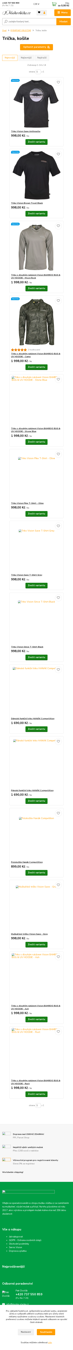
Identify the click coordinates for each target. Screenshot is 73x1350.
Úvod (4, 30)
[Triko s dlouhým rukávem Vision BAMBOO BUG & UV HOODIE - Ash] (36, 978)
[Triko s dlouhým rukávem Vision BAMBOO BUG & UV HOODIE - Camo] (36, 322)
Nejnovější (10, 57)
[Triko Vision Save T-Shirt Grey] (36, 547)
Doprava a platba (17, 1251)
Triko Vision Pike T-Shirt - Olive (27, 503)
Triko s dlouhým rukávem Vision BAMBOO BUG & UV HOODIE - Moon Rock (35, 276)
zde (50, 1342)
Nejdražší (42, 57)
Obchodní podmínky (19, 1243)
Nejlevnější (26, 57)
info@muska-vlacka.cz (17, 1304)
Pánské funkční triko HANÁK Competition (32, 790)
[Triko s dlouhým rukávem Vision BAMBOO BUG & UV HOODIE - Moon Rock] (36, 247)
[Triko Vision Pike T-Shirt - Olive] (36, 475)
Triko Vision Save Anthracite (25, 131)
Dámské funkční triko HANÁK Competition (32, 718)
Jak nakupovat (16, 1236)
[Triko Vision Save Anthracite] (36, 103)
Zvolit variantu (36, 141)
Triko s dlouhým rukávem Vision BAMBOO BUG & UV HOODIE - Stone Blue (35, 430)
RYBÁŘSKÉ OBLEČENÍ (21, 30)
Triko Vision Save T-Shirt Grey (26, 575)
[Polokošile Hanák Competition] (36, 834)
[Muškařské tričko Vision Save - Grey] (36, 906)
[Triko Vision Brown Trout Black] (36, 175)
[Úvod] (16, 12)
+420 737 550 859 (10, 3)
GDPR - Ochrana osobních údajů (25, 1240)
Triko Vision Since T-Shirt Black (27, 646)
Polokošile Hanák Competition (27, 862)
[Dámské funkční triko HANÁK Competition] (36, 691)
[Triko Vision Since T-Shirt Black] (36, 619)
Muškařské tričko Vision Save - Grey (29, 934)
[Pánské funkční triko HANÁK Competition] (36, 763)
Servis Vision (15, 1247)
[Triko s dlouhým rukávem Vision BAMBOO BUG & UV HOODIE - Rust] (36, 1053)
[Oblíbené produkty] (39, 12)
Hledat (63, 21)
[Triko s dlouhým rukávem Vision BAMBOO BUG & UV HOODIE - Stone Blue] (36, 401)
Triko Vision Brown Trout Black (27, 203)
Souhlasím (46, 1332)
